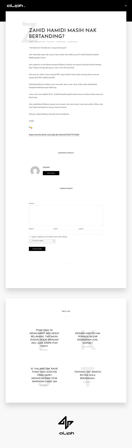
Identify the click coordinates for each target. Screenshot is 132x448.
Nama (31, 229)
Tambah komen (72, 41)
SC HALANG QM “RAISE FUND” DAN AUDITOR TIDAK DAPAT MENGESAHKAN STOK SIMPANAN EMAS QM (44, 375)
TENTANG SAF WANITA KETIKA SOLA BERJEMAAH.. (87, 375)
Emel (56, 229)
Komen (31, 203)
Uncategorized (40, 41)
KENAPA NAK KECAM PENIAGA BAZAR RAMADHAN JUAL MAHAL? (87, 338)
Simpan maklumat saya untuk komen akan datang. (49, 236)
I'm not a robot (38, 240)
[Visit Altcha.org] (54, 241)
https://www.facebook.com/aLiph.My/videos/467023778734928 (54, 135)
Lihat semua (51, 173)
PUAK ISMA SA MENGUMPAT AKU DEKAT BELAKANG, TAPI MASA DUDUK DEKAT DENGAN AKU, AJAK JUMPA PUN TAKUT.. (44, 338)
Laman (80, 229)
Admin (31, 41)
